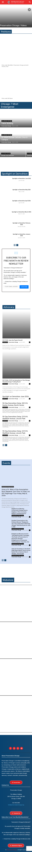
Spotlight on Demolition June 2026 (21, 178)
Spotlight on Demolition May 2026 (21, 189)
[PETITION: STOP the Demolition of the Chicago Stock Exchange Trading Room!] (16, 365)
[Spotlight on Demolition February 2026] (5, 226)
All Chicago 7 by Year (6, 153)
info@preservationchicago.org (16, 804)
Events (6, 463)
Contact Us (5, 785)
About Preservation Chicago (10, 755)
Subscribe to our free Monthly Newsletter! (15, 817)
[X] (17, 748)
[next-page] (17, 245)
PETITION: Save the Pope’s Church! (12, 340)
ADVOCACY (5, 342)
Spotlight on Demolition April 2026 (21, 200)
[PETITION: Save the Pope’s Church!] (16, 324)
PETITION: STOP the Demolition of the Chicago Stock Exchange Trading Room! (16, 381)
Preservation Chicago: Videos (13, 25)
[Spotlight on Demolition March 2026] (5, 215)
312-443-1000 (16, 802)
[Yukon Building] (16, 119)
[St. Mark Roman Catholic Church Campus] (16, 136)
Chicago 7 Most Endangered (9, 105)
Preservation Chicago (13, 342)
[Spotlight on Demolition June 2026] (5, 182)
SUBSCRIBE (24, 287)
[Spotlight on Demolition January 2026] (5, 238)
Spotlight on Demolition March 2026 (21, 212)
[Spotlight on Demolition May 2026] (5, 193)
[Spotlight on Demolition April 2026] (5, 204)
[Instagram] (14, 748)
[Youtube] (21, 748)
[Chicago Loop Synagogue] (13, 150)
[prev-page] (15, 245)
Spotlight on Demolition (15, 173)
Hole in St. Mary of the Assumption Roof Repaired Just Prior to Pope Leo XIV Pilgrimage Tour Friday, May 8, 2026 (16, 492)
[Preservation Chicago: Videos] (16, 17)
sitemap (16, 809)
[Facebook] (10, 748)
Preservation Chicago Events (7, 486)
